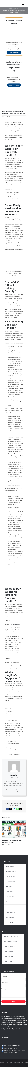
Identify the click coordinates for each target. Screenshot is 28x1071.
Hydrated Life (13, 116)
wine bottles (11, 646)
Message (3, 989)
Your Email (4, 982)
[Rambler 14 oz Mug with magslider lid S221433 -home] (14, 567)
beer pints (13, 648)
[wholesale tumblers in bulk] (14, 27)
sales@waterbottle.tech (14, 1045)
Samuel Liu (14, 775)
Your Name (4, 976)
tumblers (11, 642)
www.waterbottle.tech (15, 624)
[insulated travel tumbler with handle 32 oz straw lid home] (14, 252)
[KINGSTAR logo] (8, 2)
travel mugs (11, 644)
